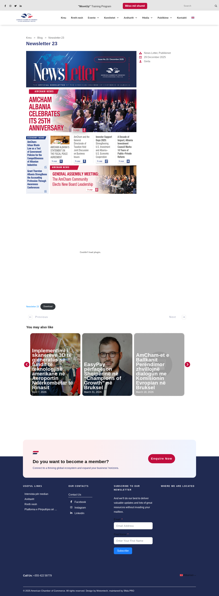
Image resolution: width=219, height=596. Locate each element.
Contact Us (74, 494)
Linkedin (79, 513)
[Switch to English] (192, 17)
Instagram (80, 507)
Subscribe (123, 550)
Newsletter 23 (32, 306)
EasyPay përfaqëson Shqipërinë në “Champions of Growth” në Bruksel (50, 375)
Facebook (80, 502)
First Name (120, 534)
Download (47, 306)
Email (117, 519)
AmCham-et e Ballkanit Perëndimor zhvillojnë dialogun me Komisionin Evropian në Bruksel (100, 371)
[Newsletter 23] (81, 122)
